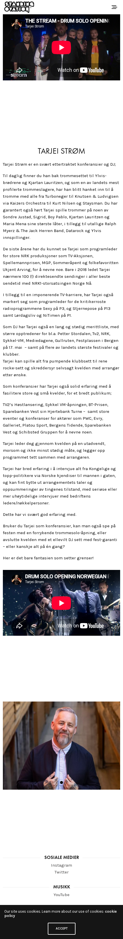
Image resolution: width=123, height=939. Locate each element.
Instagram (61, 865)
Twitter (62, 872)
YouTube (61, 894)
